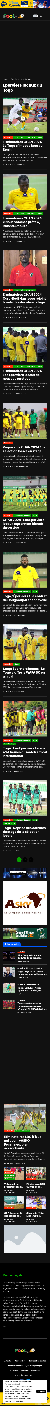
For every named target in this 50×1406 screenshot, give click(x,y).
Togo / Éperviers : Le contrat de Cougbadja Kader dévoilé (25, 598)
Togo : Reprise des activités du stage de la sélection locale (24, 832)
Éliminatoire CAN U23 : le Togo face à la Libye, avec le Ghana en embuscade (35, 1185)
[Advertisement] (25, 47)
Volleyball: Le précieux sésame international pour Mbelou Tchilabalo (13, 1185)
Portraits (24, 1371)
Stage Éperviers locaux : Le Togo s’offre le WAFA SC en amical (24, 672)
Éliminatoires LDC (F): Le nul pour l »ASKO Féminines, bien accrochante (22, 1142)
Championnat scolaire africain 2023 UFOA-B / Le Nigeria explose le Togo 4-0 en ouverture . (32, 1008)
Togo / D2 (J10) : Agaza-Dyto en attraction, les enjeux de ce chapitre (30, 989)
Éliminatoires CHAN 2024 (24, 137)
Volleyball (9, 1179)
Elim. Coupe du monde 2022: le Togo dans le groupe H (29, 956)
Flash (40, 137)
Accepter (41, 1391)
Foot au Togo (9, 744)
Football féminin (22, 1131)
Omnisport (9, 1175)
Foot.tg (8, 165)
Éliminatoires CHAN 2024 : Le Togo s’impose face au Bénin (23, 146)
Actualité (8, 137)
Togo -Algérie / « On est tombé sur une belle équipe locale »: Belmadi (32, 972)
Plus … (6, 1326)
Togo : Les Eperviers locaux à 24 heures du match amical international (25, 752)
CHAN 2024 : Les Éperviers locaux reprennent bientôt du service (23, 523)
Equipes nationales (22, 515)
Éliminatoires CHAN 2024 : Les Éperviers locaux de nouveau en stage (23, 375)
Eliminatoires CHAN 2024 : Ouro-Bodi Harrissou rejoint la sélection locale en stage (24, 298)
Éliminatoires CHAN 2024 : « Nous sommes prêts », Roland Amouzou (23, 222)
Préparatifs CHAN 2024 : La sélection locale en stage (24, 449)
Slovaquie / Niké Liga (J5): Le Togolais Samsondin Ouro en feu (35, 1214)
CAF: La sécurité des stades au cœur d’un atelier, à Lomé (14, 1214)
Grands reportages (33, 1366)
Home (5, 79)
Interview (14, 1371)
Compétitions (20, 1361)
